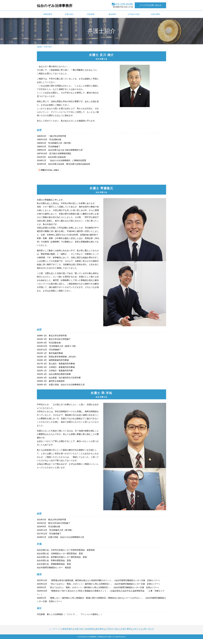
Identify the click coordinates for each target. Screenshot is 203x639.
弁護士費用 (126, 629)
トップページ (55, 629)
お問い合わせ (148, 629)
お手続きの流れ (112, 629)
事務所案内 (68, 629)
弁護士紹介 (79, 629)
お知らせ (136, 629)
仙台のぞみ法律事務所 (54, 6)
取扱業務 (90, 629)
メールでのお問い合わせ (150, 5)
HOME (39, 47)
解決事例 (99, 629)
